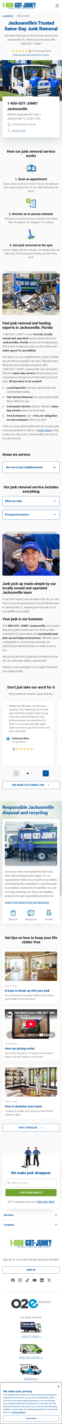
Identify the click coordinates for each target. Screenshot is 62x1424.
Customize (31, 1418)
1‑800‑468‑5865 (44, 1201)
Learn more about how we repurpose (27, 902)
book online (44, 430)
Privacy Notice (18, 1412)
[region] (31, 1403)
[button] (57, 5)
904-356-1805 (18, 131)
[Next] (46, 773)
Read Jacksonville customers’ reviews (31, 54)
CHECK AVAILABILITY (31, 1192)
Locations (7, 15)
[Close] (58, 1386)
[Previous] (16, 773)
